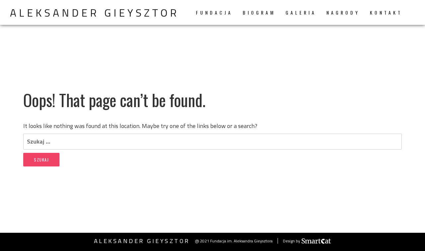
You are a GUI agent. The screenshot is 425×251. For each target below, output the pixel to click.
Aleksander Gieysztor (94, 13)
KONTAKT (386, 12)
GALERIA (301, 12)
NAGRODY (343, 12)
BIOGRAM (259, 12)
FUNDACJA (214, 12)
